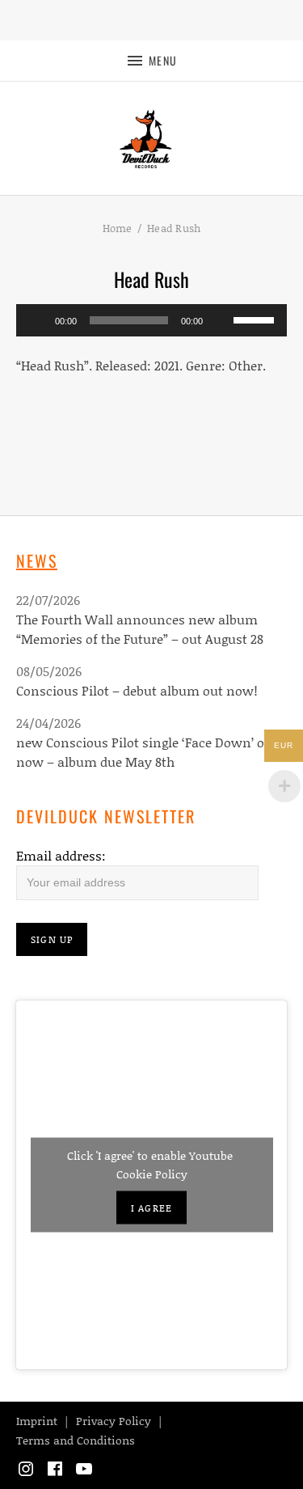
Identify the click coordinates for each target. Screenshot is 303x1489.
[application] (151, 320)
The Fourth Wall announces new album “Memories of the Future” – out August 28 (139, 629)
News (36, 560)
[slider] (256, 318)
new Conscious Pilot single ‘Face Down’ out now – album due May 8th (146, 752)
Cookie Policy (151, 1173)
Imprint (36, 1420)
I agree (151, 1208)
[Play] (37, 320)
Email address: (61, 855)
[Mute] (221, 320)
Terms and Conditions (75, 1440)
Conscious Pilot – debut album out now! (137, 690)
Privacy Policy (113, 1420)
